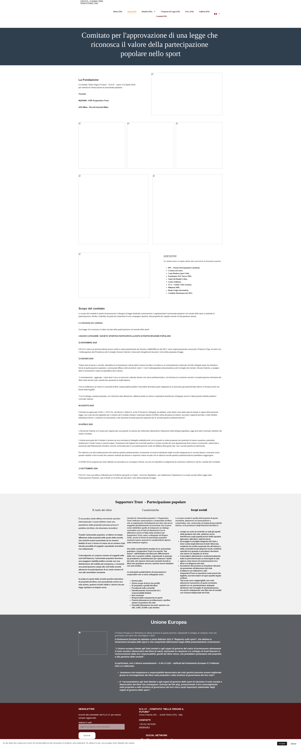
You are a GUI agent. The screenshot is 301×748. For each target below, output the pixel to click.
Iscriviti (87, 735)
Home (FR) (117, 12)
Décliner (293, 743)
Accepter (282, 743)
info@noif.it (144, 727)
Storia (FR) (131, 12)
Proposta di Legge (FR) (170, 12)
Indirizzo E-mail (85, 722)
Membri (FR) (147, 12)
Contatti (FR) (161, 16)
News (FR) (189, 12)
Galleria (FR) (204, 12)
